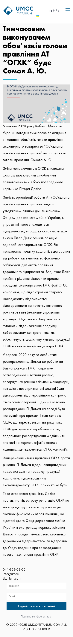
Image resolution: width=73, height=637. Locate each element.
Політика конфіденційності (36, 616)
